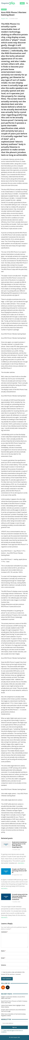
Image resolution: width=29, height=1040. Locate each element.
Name (3, 951)
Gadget (4, 9)
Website (3, 965)
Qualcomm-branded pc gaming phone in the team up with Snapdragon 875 (19, 844)
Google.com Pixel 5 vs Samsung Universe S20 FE (19, 870)
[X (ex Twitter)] (8, 987)
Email (3, 958)
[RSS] (3, 987)
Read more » (21, 863)
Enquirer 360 (4, 18)
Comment (4, 932)
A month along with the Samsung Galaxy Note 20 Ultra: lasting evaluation (19, 897)
